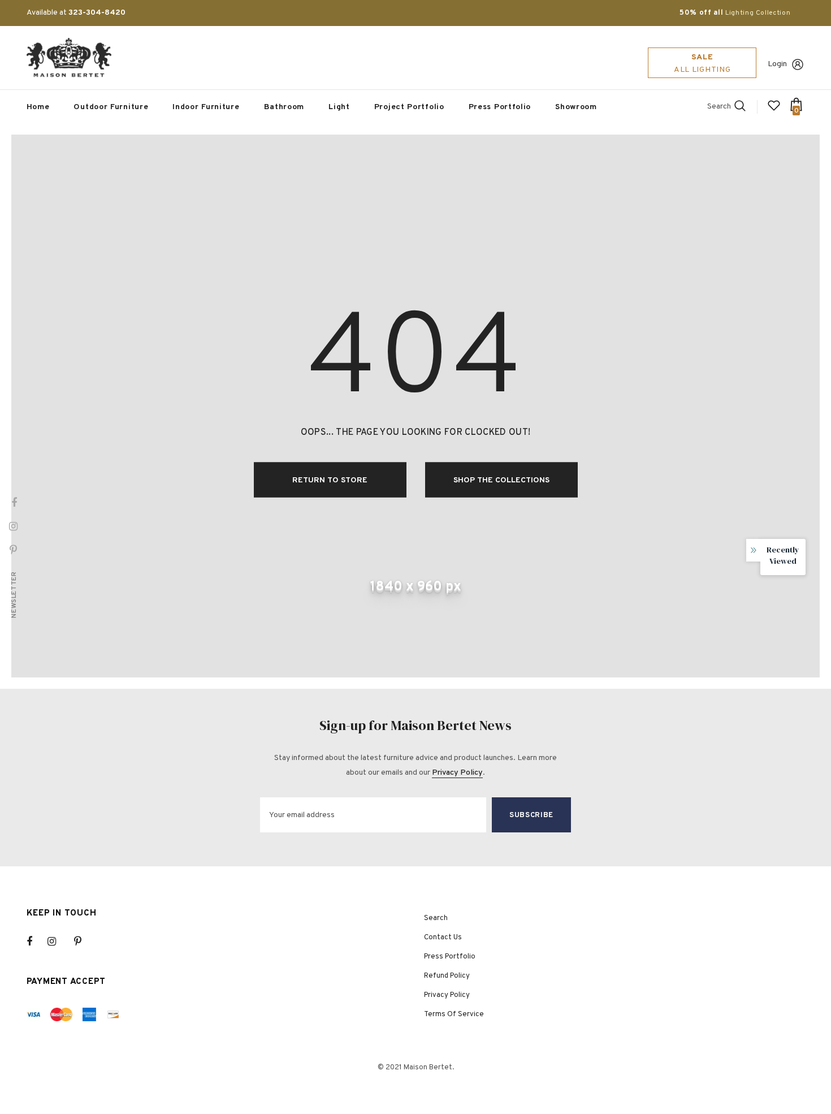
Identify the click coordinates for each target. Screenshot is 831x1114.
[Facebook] (37, 941)
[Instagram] (57, 941)
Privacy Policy (457, 773)
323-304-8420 (96, 13)
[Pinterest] (84, 941)
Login (777, 64)
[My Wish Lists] (774, 110)
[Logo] (69, 57)
